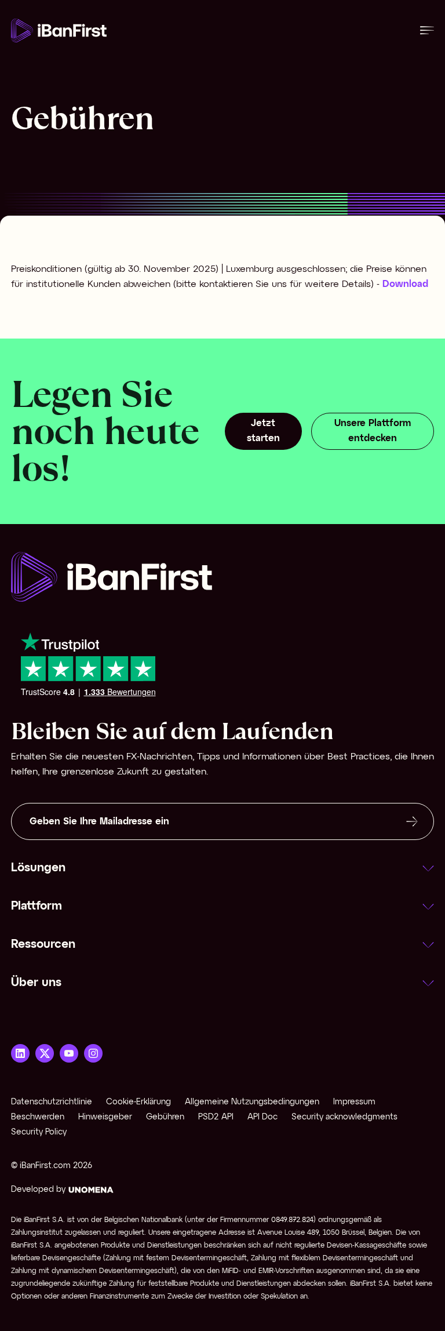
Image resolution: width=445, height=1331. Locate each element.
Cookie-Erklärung (138, 1102)
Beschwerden (37, 1117)
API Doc (262, 1117)
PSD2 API (216, 1117)
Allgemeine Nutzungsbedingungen (252, 1102)
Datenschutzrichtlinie (51, 1102)
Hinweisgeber (105, 1117)
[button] (222, 868)
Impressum (354, 1102)
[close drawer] (427, 30)
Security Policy (39, 1132)
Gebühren (165, 1117)
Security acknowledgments (344, 1117)
